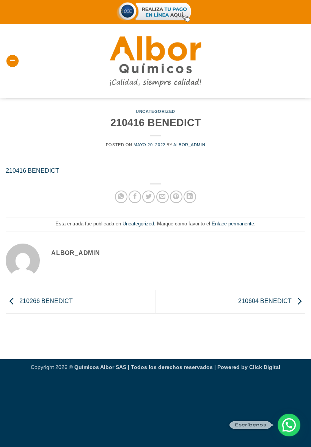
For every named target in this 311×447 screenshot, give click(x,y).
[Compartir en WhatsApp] (121, 197)
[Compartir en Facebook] (135, 197)
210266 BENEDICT (45, 301)
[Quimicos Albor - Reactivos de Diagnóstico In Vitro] (155, 61)
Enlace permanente (233, 224)
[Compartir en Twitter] (148, 197)
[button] (12, 61)
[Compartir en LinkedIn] (190, 197)
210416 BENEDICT (32, 170)
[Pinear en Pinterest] (176, 197)
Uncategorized (155, 111)
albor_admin (189, 144)
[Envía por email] (162, 197)
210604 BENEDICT (265, 301)
